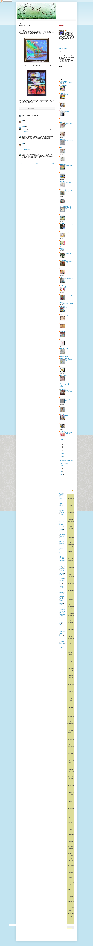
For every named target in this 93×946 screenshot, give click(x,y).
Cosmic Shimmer (62, 514)
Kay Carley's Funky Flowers (61, 558)
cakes (60, 505)
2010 (61, 483)
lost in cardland (62, 314)
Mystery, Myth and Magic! (69, 173)
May (61, 471)
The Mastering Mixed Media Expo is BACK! (66, 303)
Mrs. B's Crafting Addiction (65, 339)
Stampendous (61, 592)
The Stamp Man (62, 431)
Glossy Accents (62, 543)
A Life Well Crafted (63, 81)
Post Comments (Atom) (27, 165)
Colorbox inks (61, 510)
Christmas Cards (62, 508)
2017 (61, 447)
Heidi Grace (61, 548)
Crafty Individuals (62, 519)
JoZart (61, 277)
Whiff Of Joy (61, 643)
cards (60, 506)
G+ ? (60, 119)
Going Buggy (62, 223)
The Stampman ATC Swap (62, 615)
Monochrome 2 (67, 131)
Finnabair (61, 198)
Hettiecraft (62, 248)
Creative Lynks (62, 172)
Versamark (61, 635)
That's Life (62, 414)
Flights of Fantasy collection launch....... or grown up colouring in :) (68, 377)
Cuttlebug (61, 529)
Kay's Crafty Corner (63, 285)
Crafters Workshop (61, 517)
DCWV (60, 530)
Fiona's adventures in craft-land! (65, 206)
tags (60, 605)
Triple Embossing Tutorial (61, 627)
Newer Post (21, 163)
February (62, 475)
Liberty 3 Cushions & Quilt (69, 278)
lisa (66, 30)
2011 (61, 482)
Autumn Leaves (62, 499)
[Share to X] (31, 108)
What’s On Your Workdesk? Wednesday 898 (69, 391)
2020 (61, 444)
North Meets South (63, 462)
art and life (62, 110)
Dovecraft (61, 533)
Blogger (51, 937)
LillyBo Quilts (62, 306)
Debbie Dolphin (62, 181)
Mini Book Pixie (62, 331)
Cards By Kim (62, 139)
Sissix (60, 588)
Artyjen (61, 118)
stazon (60, 600)
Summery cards (67, 148)
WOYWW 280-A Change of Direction (66, 460)
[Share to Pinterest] (33, 108)
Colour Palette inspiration (69, 165)
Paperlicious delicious (64, 356)
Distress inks (61, 531)
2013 (61, 479)
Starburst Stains (62, 598)
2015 (61, 450)
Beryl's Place (62, 122)
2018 (61, 446)
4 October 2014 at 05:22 (26, 123)
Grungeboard (61, 547)
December (62, 453)
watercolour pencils (61, 637)
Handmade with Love (63, 231)
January (62, 477)
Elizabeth (23, 126)
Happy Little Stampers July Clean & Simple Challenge (68, 399)
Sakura (60, 577)
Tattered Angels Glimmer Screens (62, 612)
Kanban (60, 554)
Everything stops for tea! (69, 140)
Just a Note (62, 457)
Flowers (60, 538)
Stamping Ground (63, 389)
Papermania (61, 573)
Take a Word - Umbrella (68, 315)
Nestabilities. (61, 570)
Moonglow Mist (62, 568)
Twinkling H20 (61, 633)
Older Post (52, 163)
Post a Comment (23, 161)
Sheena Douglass (61, 580)
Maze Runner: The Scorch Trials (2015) (66, 82)
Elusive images (62, 534)
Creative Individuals (61, 526)
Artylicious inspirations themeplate (61, 495)
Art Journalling (61, 491)
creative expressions (61, 524)
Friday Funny (62, 249)
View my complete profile (63, 48)
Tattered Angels (62, 609)
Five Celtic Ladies (68, 407)
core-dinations (61, 512)
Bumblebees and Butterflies (65, 130)
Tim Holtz (61, 439)
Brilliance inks (61, 503)
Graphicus (61, 545)
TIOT (60, 624)
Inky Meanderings (63, 260)
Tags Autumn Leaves (61, 607)
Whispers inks (61, 644)
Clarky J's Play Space (64, 147)
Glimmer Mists (61, 541)
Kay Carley (61, 556)
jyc (59, 552)
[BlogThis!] (30, 108)
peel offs (60, 574)
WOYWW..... (67, 94)
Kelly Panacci (61, 560)
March (62, 474)
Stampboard (61, 591)
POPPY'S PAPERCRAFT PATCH (65, 366)
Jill (22, 120)
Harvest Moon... (67, 415)
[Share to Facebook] (32, 108)
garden (60, 540)
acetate (60, 489)
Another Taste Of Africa (64, 463)
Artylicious (61, 493)
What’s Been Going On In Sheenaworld (66, 386)
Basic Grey (61, 502)
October (62, 456)
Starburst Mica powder (61, 597)
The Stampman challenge (62, 619)
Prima (60, 575)
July (61, 468)
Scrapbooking (61, 578)
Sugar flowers (61, 601)
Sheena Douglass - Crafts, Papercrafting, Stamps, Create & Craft (66, 384)
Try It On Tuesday (60, 629)
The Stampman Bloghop (62, 617)
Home (19, 19)
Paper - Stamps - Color (64, 348)
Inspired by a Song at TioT (69, 340)
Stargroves (62, 397)
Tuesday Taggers (62, 631)
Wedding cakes (62, 641)
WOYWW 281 (62, 459)
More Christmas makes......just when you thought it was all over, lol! (69, 158)
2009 (61, 485)
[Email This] (28, 108)
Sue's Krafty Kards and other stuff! (66, 406)
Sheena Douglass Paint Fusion (62, 582)
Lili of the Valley (62, 561)
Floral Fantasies (63, 214)
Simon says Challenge (61, 587)
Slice (60, 589)
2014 (61, 452)
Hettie (23, 143)
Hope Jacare (62, 252)
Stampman (61, 593)
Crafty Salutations (63, 164)
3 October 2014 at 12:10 (26, 116)
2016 (61, 449)
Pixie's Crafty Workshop (64, 358)
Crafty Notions (61, 521)
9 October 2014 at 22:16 (26, 149)
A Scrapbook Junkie (63, 85)
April (61, 472)
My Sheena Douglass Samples (28, 19)
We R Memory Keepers (61, 640)
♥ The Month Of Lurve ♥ (69, 182)
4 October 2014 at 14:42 (26, 131)
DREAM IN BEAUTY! (68, 367)
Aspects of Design (61, 498)
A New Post (67, 232)
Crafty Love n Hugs (63, 156)
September (63, 465)
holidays (60, 549)
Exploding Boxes (62, 536)
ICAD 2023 (66, 332)
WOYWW (61, 647)
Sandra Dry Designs (63, 375)
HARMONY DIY (62, 240)
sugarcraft (61, 603)
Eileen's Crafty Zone (63, 189)
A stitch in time (62, 93)
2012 (61, 480)
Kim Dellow (62, 302)
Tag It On (61, 604)
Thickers (60, 621)
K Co (60, 553)
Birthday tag (67, 111)
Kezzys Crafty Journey (64, 294)
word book (61, 646)
